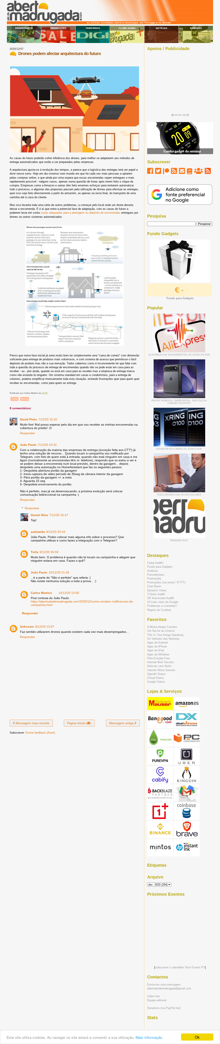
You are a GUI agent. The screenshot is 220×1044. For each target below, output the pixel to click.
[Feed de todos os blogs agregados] (208, 171)
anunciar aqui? (180, 114)
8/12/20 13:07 (44, 626)
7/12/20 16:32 (47, 444)
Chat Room (154, 586)
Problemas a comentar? (162, 605)
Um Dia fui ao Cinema (160, 630)
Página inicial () (79, 723)
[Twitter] (158, 171)
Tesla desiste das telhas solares (179, 494)
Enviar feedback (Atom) (40, 732)
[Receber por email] (182, 171)
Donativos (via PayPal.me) (163, 1008)
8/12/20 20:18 (55, 531)
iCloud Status (155, 677)
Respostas (32, 508)
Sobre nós (153, 996)
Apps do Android (157, 642)
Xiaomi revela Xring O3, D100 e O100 (179, 449)
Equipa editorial (156, 1000)
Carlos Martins (41, 593)
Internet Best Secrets (160, 662)
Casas (14, 399)
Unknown (27, 626)
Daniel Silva (39, 515)
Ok (197, 1037)
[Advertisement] (180, 81)
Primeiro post (179, 540)
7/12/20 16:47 (58, 515)
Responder (27, 433)
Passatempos (24, 28)
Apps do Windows (158, 654)
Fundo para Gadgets (160, 566)
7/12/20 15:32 (47, 419)
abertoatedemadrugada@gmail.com (169, 988)
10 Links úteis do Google (162, 602)
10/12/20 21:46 (59, 572)
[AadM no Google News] (189, 171)
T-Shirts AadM (156, 594)
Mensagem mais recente (32, 723)
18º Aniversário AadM (160, 598)
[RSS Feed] (174, 171)
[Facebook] (150, 171)
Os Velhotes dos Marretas (163, 638)
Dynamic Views (157, 590)
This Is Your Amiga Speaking (165, 634)
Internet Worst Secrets (161, 670)
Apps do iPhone (157, 646)
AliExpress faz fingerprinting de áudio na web (179, 354)
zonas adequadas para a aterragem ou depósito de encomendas (80, 212)
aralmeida (38, 531)
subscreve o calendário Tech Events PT (180, 967)
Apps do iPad (155, 650)
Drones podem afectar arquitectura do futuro (59, 53)
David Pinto (28, 419)
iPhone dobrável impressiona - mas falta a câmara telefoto (179, 401)
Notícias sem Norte (159, 666)
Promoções (58, 28)
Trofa (34, 552)
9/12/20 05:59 (49, 552)
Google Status (156, 681)
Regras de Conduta (159, 610)
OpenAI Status (156, 674)
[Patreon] (166, 171)
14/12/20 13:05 (68, 593)
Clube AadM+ (127, 28)
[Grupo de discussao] (198, 171)
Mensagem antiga (121, 723)
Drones (24, 399)
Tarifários (93, 28)
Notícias (161, 28)
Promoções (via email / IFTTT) (166, 582)
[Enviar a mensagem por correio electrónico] (48, 393)
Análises (196, 28)
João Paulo (28, 444)
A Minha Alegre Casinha (162, 627)
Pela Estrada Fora (158, 658)
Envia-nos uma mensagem (163, 984)
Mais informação (149, 1037)
